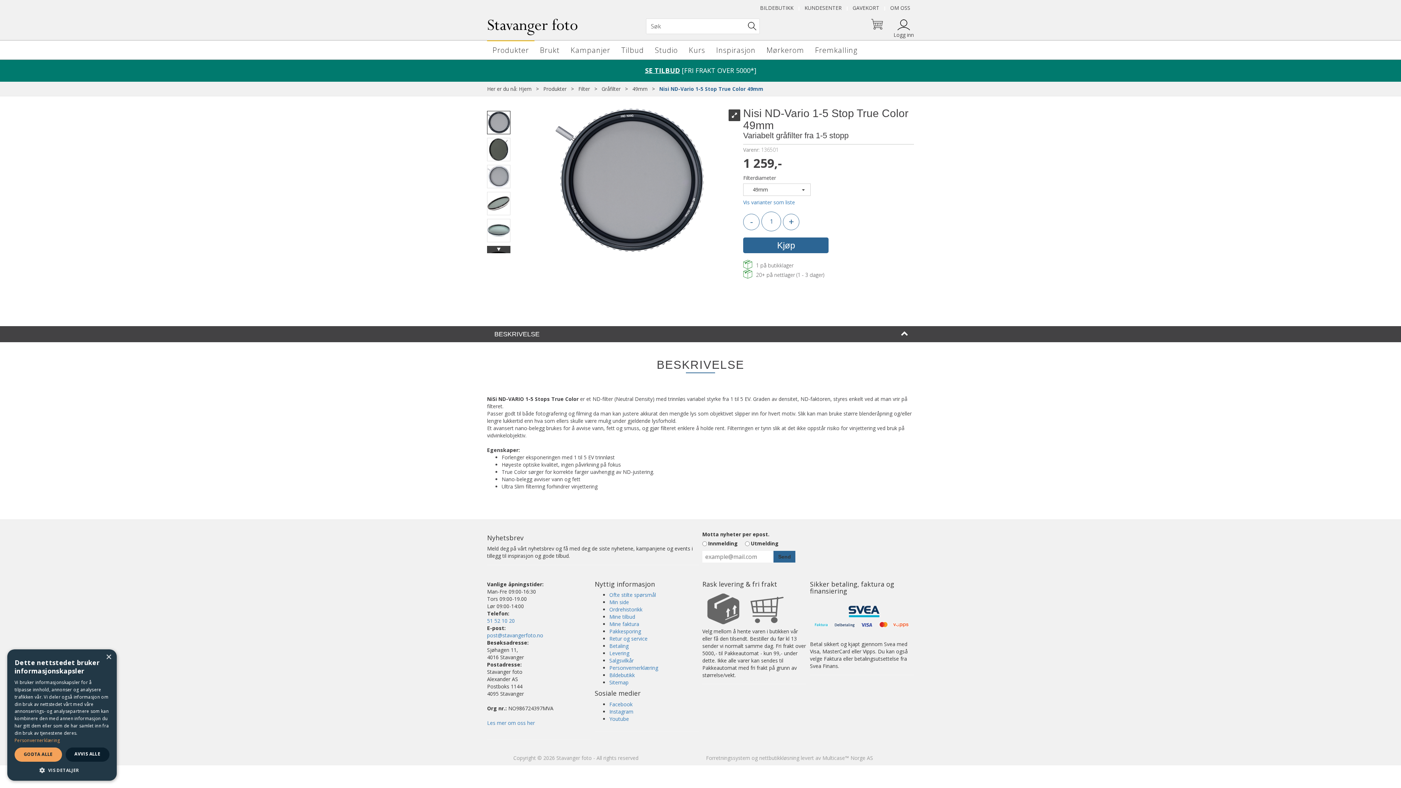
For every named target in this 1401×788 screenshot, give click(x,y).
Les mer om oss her (511, 722)
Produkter (511, 50)
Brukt (550, 50)
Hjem (525, 88)
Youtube (619, 718)
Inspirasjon (736, 50)
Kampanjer (590, 50)
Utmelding (765, 543)
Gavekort (866, 7)
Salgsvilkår (621, 660)
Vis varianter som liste (769, 202)
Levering (619, 653)
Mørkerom (785, 50)
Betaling (619, 645)
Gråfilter (611, 88)
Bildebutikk (777, 7)
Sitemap (619, 682)
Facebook (621, 704)
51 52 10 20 (501, 620)
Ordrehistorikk (625, 609)
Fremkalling (836, 50)
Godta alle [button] (38, 754)
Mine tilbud (622, 616)
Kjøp (786, 245)
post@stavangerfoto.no (515, 635)
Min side (619, 602)
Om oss (900, 7)
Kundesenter (823, 7)
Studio (666, 50)
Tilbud (632, 50)
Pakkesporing (625, 631)
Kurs (697, 50)
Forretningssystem (728, 757)
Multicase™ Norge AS (847, 757)
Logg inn (904, 34)
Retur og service (628, 638)
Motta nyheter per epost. (735, 534)
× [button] (108, 657)
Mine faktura (624, 624)
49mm (640, 88)
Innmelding (723, 543)
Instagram (621, 711)
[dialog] (62, 715)
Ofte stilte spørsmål (632, 594)
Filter (584, 88)
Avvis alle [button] (87, 754)
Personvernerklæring (633, 667)
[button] (62, 769)
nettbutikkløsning (779, 757)
